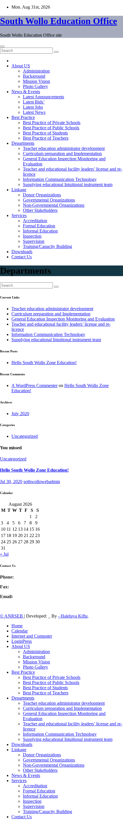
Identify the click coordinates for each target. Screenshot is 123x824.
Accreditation (35, 220)
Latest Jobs (33, 107)
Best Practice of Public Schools (51, 127)
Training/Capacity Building (47, 246)
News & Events (25, 91)
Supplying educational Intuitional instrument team (67, 184)
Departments (22, 143)
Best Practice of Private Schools (51, 122)
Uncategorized (24, 436)
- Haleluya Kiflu (73, 616)
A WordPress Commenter (34, 385)
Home (17, 625)
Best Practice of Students (45, 132)
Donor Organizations (42, 194)
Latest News (34, 112)
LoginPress (21, 641)
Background (34, 76)
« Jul (4, 554)
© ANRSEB (12, 616)
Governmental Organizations (49, 200)
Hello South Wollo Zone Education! (44, 362)
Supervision (33, 241)
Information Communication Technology (60, 179)
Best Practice (23, 117)
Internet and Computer (31, 636)
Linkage (18, 189)
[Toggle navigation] (2, 46)
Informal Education (40, 231)
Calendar (19, 630)
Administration (36, 71)
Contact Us (21, 256)
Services (19, 215)
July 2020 (20, 413)
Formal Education (39, 225)
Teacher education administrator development (64, 148)
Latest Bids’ (34, 101)
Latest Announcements (43, 96)
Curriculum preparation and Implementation (62, 153)
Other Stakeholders (40, 210)
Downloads (21, 251)
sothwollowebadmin (41, 481)
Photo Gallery (35, 86)
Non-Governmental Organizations (53, 205)
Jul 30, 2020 (11, 481)
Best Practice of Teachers (45, 138)
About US (20, 65)
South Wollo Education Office (58, 21)
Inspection (32, 236)
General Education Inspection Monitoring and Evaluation (63, 319)
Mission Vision (36, 81)
